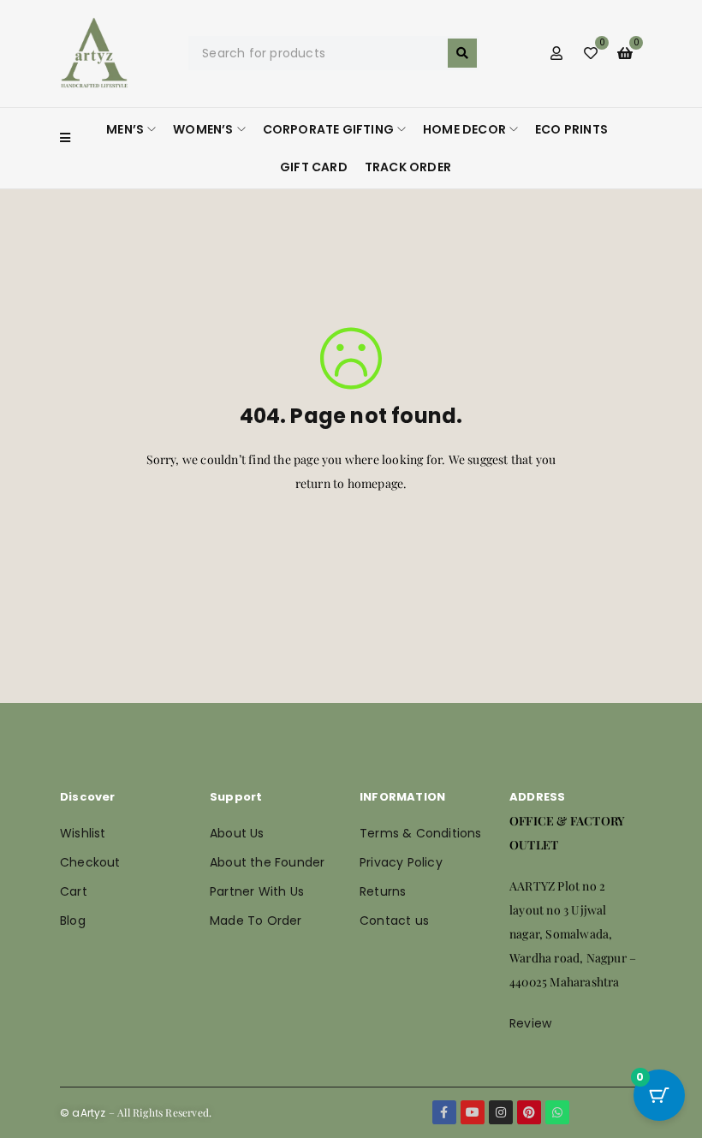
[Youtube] (473, 1112)
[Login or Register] (556, 53)
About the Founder (267, 862)
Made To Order (256, 920)
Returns (383, 891)
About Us (237, 833)
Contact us (394, 920)
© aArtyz (83, 1112)
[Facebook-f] (444, 1112)
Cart (73, 891)
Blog (73, 920)
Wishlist (83, 833)
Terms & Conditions (421, 833)
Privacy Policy (401, 862)
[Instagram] (501, 1112)
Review (530, 1023)
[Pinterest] (529, 1112)
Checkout (90, 862)
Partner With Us (257, 891)
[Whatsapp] (557, 1112)
